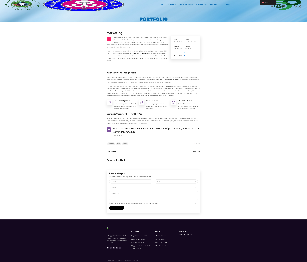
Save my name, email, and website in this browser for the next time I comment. (134, 203)
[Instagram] (114, 248)
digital (118, 143)
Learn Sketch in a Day (137, 242)
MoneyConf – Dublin (161, 242)
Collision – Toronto (160, 236)
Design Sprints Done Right (139, 236)
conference (111, 143)
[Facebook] (111, 248)
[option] (110, 66)
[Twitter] (108, 248)
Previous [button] (107, 66)
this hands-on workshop (141, 53)
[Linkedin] (117, 248)
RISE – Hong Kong (160, 239)
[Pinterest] (120, 248)
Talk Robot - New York (161, 246)
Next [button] (200, 66)
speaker (125, 143)
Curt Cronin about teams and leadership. (159, 86)
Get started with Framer (138, 239)
